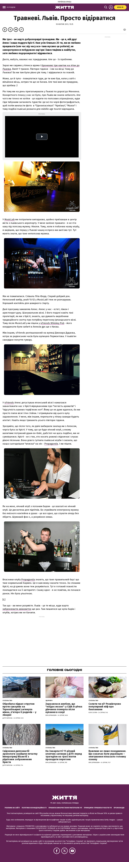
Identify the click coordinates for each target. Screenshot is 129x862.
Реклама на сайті (12, 808)
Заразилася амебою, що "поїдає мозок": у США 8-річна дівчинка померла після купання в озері (63, 708)
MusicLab (9, 219)
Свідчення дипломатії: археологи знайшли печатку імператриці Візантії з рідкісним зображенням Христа (20, 756)
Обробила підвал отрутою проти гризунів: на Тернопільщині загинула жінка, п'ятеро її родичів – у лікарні (19, 709)
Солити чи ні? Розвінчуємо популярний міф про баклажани (105, 706)
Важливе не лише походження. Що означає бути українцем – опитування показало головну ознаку (107, 755)
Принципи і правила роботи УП (98, 808)
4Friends (9, 402)
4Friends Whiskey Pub (52, 323)
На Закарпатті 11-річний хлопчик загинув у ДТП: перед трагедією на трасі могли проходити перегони (63, 755)
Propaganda (51, 443)
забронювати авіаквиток (17, 609)
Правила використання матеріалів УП (65, 808)
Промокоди (119, 808)
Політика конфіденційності (34, 808)
